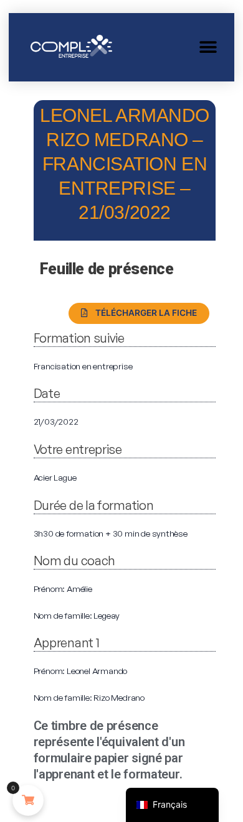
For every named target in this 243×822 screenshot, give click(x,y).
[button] (208, 47)
